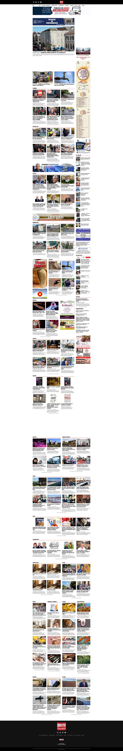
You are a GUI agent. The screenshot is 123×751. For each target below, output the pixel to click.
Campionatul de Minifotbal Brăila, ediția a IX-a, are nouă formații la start (39, 528)
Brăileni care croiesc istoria (67, 465)
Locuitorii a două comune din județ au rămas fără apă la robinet (67, 272)
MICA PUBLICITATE (61, 5)
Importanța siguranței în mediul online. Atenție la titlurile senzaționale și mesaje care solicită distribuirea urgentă (53, 118)
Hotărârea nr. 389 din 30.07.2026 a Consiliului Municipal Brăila (81, 314)
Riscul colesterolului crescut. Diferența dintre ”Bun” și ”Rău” (39, 312)
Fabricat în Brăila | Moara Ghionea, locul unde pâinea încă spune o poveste (68, 449)
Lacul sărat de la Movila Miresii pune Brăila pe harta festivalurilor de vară (39, 449)
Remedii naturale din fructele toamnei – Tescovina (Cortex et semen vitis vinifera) (83, 630)
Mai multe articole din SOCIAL (61, 512)
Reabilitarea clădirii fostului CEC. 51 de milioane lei (39, 234)
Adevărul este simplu (51, 589)
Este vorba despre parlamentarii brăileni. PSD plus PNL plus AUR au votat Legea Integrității (39, 205)
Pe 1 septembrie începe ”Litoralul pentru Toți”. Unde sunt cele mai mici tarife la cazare (54, 488)
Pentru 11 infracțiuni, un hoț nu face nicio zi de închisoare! (67, 138)
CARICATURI (71, 5)
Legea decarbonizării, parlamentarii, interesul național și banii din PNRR (67, 186)
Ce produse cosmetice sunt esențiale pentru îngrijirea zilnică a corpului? (54, 630)
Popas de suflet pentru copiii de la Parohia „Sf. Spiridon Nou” (83, 591)
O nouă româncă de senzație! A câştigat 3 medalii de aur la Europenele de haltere (53, 528)
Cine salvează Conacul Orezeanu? (52, 448)
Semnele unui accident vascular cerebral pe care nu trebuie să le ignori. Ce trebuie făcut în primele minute (52, 313)
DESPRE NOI (82, 735)
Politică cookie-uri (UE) (59, 735)
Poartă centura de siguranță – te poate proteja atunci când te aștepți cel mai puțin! (53, 100)
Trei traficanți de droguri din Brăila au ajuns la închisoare (66, 154)
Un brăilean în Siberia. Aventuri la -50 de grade (39, 465)
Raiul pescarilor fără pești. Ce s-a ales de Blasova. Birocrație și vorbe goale (53, 466)
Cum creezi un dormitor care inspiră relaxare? (38, 630)
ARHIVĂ (76, 5)
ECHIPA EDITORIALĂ (70, 735)
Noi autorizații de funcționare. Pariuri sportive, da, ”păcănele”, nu (53, 251)
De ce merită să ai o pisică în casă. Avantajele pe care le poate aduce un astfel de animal (39, 664)
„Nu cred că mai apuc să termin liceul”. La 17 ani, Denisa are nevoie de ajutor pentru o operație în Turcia (69, 505)
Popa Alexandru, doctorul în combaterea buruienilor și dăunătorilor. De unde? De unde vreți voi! (68, 552)
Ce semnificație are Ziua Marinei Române (53, 504)
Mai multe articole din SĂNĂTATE (45, 336)
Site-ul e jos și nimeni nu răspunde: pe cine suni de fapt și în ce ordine (39, 647)
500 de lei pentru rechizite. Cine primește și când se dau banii (39, 367)
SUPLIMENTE (67, 5)
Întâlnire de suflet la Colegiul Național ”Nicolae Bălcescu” (38, 350)
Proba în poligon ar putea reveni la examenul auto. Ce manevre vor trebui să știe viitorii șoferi (39, 689)
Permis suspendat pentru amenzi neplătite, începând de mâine (53, 688)
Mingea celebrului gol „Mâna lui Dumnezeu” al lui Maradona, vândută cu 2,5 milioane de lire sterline (82, 529)
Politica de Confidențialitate (43, 735)
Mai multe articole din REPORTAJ (47, 472)
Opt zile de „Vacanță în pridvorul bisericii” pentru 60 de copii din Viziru (68, 488)
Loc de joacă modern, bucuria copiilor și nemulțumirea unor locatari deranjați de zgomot (53, 234)
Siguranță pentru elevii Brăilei (53, 367)
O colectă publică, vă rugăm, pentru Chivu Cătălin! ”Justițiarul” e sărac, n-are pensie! (83, 551)
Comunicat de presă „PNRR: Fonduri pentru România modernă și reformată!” (82, 324)
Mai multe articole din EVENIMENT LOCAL (53, 124)
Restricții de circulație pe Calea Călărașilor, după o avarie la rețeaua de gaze (39, 100)
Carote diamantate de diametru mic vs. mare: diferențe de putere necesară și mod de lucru (39, 614)
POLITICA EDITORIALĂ (77, 735)
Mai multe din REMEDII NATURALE (84, 673)
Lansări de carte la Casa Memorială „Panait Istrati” (38, 404)
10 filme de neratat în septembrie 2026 (53, 387)
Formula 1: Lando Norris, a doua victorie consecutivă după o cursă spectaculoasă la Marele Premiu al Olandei (69, 529)
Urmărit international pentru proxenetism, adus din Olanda (38, 154)
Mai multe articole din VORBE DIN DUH (47, 594)
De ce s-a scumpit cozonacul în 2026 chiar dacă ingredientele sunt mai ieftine (68, 664)
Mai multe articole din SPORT (61, 535)
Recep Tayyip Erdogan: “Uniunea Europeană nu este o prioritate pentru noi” (68, 707)
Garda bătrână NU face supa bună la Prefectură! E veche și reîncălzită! (54, 551)
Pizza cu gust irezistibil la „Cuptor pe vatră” (83, 465)
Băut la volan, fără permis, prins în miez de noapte (53, 138)
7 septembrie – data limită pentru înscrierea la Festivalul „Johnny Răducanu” (39, 388)
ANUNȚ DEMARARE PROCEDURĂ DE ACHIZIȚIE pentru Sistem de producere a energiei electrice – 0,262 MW (82, 331)
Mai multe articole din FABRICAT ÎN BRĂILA (76, 471)
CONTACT (79, 5)
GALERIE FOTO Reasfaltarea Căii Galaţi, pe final (67, 234)
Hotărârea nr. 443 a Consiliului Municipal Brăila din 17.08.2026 (82, 311)
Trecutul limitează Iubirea (38, 589)
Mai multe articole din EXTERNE (76, 714)
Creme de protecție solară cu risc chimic (53, 613)
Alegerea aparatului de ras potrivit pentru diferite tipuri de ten (53, 665)
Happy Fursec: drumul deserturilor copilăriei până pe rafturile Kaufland (68, 647)
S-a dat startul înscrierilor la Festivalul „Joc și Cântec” (67, 404)
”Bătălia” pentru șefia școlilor (53, 349)
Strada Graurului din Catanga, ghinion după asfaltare (39, 251)
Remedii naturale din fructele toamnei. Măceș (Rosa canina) (83, 613)
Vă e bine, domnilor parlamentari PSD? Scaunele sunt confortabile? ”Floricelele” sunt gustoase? (39, 551)
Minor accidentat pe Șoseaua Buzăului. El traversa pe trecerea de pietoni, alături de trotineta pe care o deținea (67, 118)
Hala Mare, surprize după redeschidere (67, 251)
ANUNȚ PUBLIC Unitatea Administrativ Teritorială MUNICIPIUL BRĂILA (82, 327)
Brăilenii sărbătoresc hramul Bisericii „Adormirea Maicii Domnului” (68, 592)
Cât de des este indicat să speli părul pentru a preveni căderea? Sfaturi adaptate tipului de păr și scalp (54, 647)
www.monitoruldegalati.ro (61, 744)
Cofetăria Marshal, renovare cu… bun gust (83, 448)
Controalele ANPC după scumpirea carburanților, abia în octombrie (68, 289)
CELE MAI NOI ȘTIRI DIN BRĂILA (46, 5)
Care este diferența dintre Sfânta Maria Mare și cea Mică (83, 574)
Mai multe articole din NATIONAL (47, 714)
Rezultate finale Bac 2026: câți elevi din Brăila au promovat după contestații (67, 350)
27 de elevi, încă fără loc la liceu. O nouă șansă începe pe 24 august (67, 367)
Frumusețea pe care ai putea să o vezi (39, 574)
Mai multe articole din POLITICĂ (53, 212)
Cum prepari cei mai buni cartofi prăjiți (68, 613)
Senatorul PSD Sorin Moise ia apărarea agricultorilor (66, 204)
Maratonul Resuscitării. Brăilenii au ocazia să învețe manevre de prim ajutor (51, 330)
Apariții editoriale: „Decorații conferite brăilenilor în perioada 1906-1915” (67, 388)
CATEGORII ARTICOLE (54, 5)
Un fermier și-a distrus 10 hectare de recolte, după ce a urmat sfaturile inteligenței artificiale (69, 689)
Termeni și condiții (51, 735)
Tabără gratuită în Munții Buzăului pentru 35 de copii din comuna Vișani (39, 488)
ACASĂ (39, 5)
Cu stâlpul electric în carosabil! (67, 100)
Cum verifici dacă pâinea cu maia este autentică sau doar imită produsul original (68, 630)
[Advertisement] (53, 63)
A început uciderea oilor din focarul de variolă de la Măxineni (54, 289)
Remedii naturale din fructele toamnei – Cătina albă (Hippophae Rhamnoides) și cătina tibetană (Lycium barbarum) (83, 648)
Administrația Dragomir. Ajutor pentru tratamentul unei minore (82, 487)
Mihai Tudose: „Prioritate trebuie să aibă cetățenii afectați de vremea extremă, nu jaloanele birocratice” (53, 205)
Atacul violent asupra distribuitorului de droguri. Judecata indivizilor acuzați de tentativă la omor (53, 155)
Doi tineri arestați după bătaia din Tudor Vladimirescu (39, 138)
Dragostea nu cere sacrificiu (53, 573)
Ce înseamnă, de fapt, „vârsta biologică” (39, 330)
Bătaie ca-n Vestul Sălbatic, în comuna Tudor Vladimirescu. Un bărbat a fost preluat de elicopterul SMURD (39, 118)
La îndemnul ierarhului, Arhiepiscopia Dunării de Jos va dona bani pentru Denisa (39, 505)
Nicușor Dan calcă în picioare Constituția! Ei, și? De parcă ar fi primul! (82, 300)
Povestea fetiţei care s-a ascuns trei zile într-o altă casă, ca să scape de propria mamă (82, 505)
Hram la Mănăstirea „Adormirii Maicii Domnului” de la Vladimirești (69, 575)
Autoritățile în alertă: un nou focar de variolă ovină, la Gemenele (54, 272)
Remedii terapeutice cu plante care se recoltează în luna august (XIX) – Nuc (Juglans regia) (83, 666)
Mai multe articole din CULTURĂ (53, 413)
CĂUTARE (83, 5)
